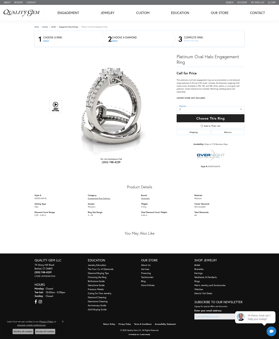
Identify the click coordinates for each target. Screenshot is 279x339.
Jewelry (107, 12)
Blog (143, 281)
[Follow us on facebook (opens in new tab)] (36, 302)
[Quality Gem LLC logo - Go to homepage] (22, 12)
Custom (143, 12)
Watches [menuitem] (198, 289)
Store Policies (148, 285)
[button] (229, 2)
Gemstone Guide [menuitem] (96, 285)
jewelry (45, 27)
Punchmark (145, 335)
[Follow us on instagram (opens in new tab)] (40, 302)
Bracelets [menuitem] (199, 269)
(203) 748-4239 (111, 162)
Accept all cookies (45, 331)
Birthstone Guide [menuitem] (96, 281)
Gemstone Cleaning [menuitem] (98, 301)
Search (46, 41)
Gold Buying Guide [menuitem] (97, 309)
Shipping (193, 132)
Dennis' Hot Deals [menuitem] (203, 293)
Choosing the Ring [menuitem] (97, 277)
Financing (146, 273)
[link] (6, 2)
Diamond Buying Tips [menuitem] (98, 273)
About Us (146, 265)
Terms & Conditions (143, 324)
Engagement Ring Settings (68, 27)
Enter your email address (208, 310)
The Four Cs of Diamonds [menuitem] (101, 269)
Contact (257, 12)
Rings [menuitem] (197, 281)
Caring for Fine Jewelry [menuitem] (99, 293)
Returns (228, 132)
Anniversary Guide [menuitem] (97, 305)
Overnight (145, 198)
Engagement (68, 12)
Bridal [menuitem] (197, 265)
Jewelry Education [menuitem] (97, 265)
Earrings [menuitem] (198, 273)
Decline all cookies (23, 331)
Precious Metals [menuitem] (96, 289)
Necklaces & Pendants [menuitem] (205, 277)
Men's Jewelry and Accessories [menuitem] (210, 285)
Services (145, 269)
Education (180, 12)
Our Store (219, 12)
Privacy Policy (125, 324)
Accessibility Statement (165, 324)
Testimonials (147, 277)
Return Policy (109, 324)
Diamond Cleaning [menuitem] (97, 297)
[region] (110, 106)
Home (37, 27)
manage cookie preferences (31, 325)
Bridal (53, 27)
